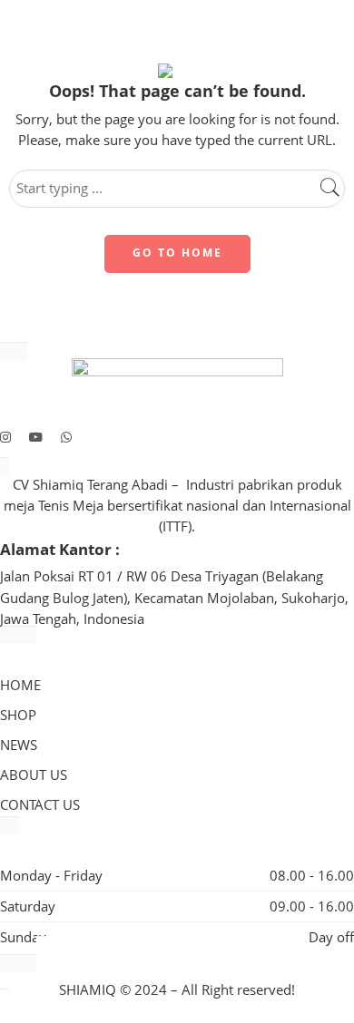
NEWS (18, 745)
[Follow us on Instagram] (5, 436)
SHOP (18, 715)
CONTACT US (40, 805)
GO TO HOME (177, 252)
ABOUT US (33, 775)
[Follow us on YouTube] (36, 436)
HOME (20, 685)
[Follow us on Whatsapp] (66, 436)
